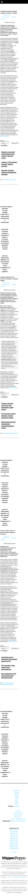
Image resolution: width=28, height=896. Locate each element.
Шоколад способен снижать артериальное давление (8, 172)
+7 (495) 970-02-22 (10, 877)
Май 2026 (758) (14, 835)
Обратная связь (18, 815)
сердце (16, 433)
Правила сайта (18, 817)
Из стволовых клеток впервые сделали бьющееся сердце (8, 416)
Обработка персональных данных (18, 821)
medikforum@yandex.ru (22, 877)
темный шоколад (7, 179)
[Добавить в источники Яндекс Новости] (12, 823)
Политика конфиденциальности (18, 819)
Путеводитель (16, 790)
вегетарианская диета (8, 683)
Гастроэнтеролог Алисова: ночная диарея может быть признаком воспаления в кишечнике (6, 214)
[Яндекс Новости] (5, 143)
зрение (14, 179)
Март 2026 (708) (14, 838)
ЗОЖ (17, 799)
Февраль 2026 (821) (14, 840)
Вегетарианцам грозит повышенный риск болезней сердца (8, 675)
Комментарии (16, 806)
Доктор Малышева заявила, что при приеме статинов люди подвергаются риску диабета (5, 263)
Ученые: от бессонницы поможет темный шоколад (9, 164)
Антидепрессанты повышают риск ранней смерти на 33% (9, 659)
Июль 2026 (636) (14, 831)
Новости (17, 802)
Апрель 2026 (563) (14, 836)
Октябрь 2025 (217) (14, 847)
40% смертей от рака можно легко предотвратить (8, 667)
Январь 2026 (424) (14, 841)
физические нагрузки (8, 433)
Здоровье (17, 795)
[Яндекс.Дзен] (4, 145)
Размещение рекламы (18, 813)
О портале (18, 810)
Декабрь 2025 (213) (14, 843)
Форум (16, 800)
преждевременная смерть (6, 684)
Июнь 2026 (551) (14, 833)
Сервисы (17, 804)
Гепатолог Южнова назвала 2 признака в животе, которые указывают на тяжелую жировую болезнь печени (5, 239)
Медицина (16, 792)
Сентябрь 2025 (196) (14, 848)
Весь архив (14, 852)
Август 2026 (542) (14, 830)
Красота (17, 794)
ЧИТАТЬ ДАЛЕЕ (4, 136)
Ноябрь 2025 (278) (14, 845)
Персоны (17, 797)
